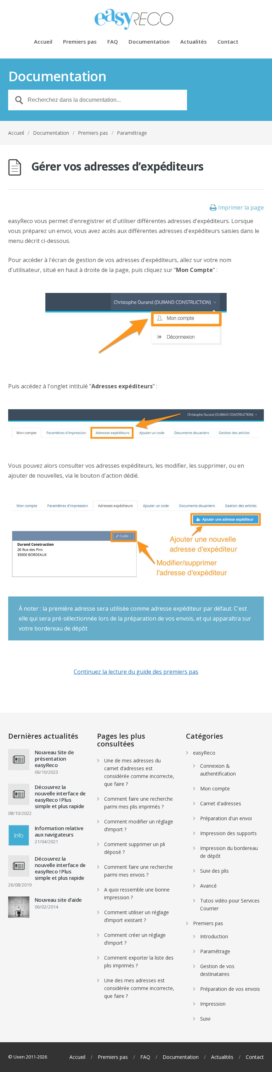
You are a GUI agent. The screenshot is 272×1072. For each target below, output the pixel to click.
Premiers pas (80, 42)
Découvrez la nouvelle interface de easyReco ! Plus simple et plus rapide (60, 796)
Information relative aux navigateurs (59, 831)
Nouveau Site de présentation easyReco (54, 758)
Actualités (193, 42)
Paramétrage (132, 132)
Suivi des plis (214, 870)
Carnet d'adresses (220, 803)
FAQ (112, 42)
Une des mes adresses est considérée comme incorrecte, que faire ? (139, 988)
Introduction (214, 936)
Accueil (43, 42)
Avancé (208, 885)
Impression (213, 1003)
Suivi (205, 1018)
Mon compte (215, 788)
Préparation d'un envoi (226, 818)
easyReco (204, 752)
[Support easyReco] (136, 19)
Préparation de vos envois (230, 988)
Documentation (149, 42)
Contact (227, 42)
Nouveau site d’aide (58, 899)
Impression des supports (228, 833)
